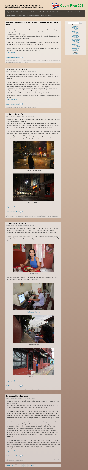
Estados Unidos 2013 (63, 12)
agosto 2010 (75, 44)
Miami (47, 459)
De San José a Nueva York (17, 223)
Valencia (16, 62)
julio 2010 (75, 45)
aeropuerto (13, 107)
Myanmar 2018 (21, 15)
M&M (54, 215)
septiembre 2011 (75, 39)
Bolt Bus (21, 459)
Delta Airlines (28, 107)
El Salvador (33, 459)
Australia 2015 (75, 12)
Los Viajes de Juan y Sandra (22, 5)
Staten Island (28, 216)
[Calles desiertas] (33, 200)
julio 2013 (75, 35)
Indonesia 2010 (29, 12)
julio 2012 (75, 37)
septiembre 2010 (75, 43)
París (52, 60)
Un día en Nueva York (15, 114)
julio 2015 (75, 32)
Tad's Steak (34, 216)
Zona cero (55, 216)
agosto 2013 (75, 34)
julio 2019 (75, 26)
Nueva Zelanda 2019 (33, 15)
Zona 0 (51, 216)
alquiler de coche (15, 60)
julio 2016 (75, 30)
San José (11, 62)
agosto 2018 (75, 27)
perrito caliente (20, 216)
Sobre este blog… (46, 15)
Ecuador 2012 (51, 12)
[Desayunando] (33, 271)
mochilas (43, 60)
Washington (20, 460)
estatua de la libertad (36, 215)
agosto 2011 (75, 40)
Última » (33, 465)
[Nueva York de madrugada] (33, 168)
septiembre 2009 (75, 47)
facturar (38, 60)
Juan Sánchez (32, 27)
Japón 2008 (10, 12)
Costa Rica (22, 60)
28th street (13, 215)
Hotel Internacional (20, 389)
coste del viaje (28, 60)
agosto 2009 (75, 48)
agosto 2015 (75, 31)
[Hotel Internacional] (33, 375)
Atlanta (17, 459)
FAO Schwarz (45, 215)
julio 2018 (75, 28)
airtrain (18, 107)
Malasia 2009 (19, 12)
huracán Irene (29, 389)
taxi (16, 460)
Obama (56, 459)
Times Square (40, 216)
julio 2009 (75, 49)
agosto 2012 (75, 36)
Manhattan (8, 216)
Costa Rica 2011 (40, 12)
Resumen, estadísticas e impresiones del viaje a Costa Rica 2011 (32, 23)
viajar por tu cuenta (23, 62)
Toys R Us (46, 216)
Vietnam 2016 (11, 15)
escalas (34, 60)
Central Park (23, 215)
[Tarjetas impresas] (33, 342)
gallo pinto (13, 389)
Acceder (75, 53)
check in (22, 107)
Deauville (29, 215)
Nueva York (48, 60)
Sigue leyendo (12, 52)
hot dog (50, 215)
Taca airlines (42, 389)
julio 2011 (75, 41)
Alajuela (13, 459)
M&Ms (57, 215)
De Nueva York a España (16, 69)
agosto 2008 (75, 50)
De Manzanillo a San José (17, 396)
